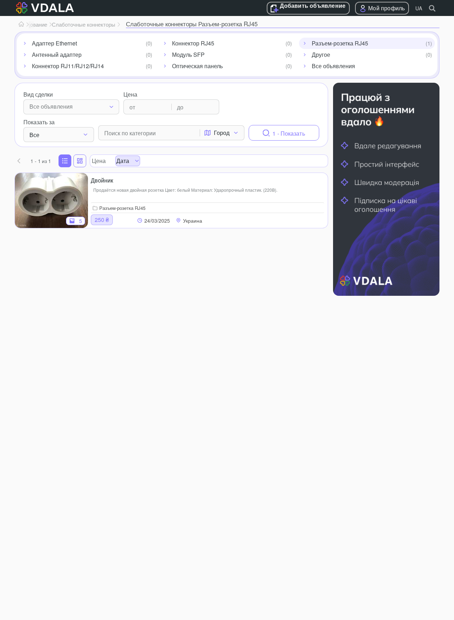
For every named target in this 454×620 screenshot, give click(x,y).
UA (418, 8)
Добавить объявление (312, 6)
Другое (321, 54)
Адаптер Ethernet (54, 43)
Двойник (102, 180)
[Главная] (21, 24)
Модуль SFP (188, 54)
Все (34, 135)
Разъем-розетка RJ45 (340, 43)
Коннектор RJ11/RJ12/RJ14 (68, 66)
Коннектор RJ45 (193, 43)
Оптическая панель (197, 66)
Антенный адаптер (57, 54)
